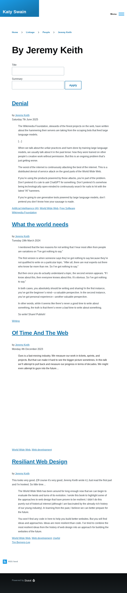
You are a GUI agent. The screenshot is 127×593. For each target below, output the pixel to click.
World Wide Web (49, 208)
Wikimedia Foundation (24, 212)
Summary (17, 79)
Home (15, 32)
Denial (20, 103)
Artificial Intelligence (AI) (25, 208)
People (46, 32)
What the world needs (40, 224)
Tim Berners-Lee (21, 542)
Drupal (28, 580)
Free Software (67, 208)
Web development (42, 449)
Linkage (30, 32)
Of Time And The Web (40, 333)
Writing (16, 321)
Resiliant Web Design (39, 461)
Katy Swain (14, 11)
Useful (56, 538)
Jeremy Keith (65, 32)
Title (14, 65)
